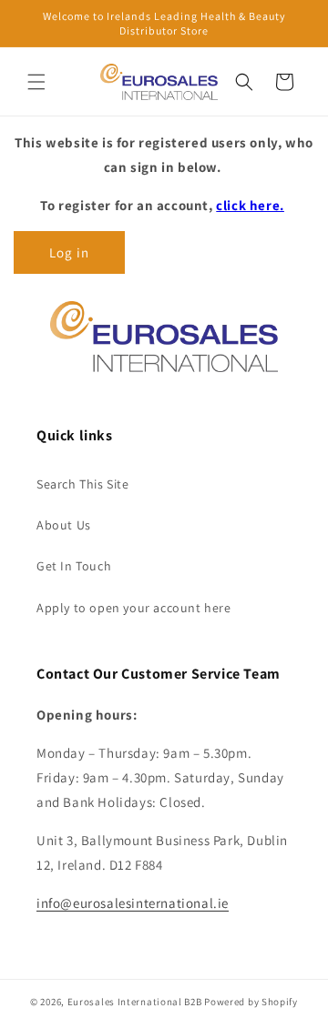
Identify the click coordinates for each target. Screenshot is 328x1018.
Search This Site (82, 484)
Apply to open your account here (133, 608)
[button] (36, 82)
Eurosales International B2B (134, 1001)
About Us (63, 525)
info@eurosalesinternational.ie (132, 903)
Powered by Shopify (251, 1001)
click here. (250, 205)
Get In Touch (73, 566)
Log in (69, 252)
